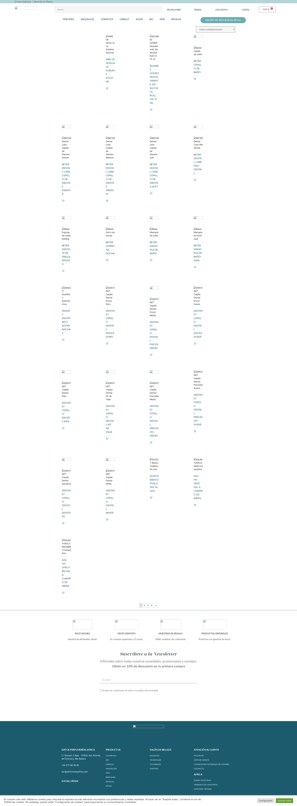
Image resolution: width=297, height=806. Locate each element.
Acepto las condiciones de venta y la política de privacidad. (130, 691)
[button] (70, 19)
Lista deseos (221, 10)
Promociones (174, 10)
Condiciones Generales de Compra (211, 764)
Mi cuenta (199, 756)
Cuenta (245, 10)
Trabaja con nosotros (205, 785)
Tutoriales (155, 764)
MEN (108, 773)
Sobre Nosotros (202, 780)
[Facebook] (64, 787)
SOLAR (109, 786)
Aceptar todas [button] (284, 800)
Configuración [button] (265, 800)
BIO (107, 760)
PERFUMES (110, 777)
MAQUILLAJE (111, 769)
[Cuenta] (245, 7)
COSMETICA (111, 756)
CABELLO (110, 764)
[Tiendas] (197, 7)
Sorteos (154, 769)
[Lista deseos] (221, 7)
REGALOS (110, 782)
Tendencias (155, 760)
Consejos (154, 756)
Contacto (199, 769)
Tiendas (198, 10)
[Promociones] (174, 7)
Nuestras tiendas (203, 789)
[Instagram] (69, 787)
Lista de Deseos (201, 760)
